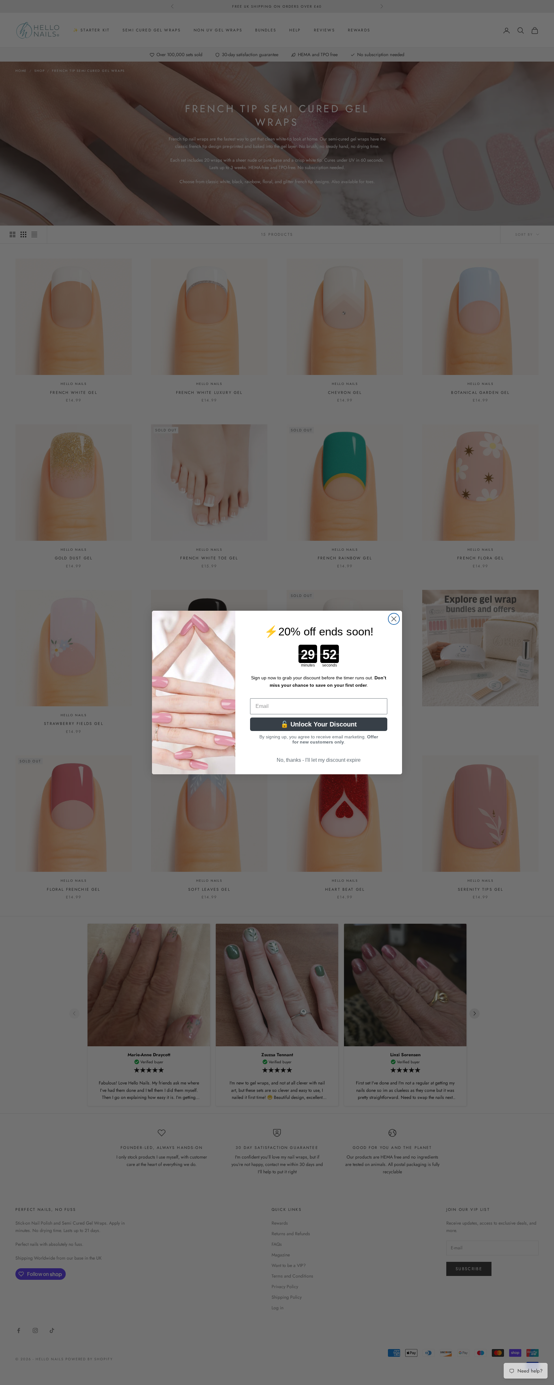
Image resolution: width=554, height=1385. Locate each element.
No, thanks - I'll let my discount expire (319, 760)
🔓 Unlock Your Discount (319, 724)
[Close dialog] (393, 619)
